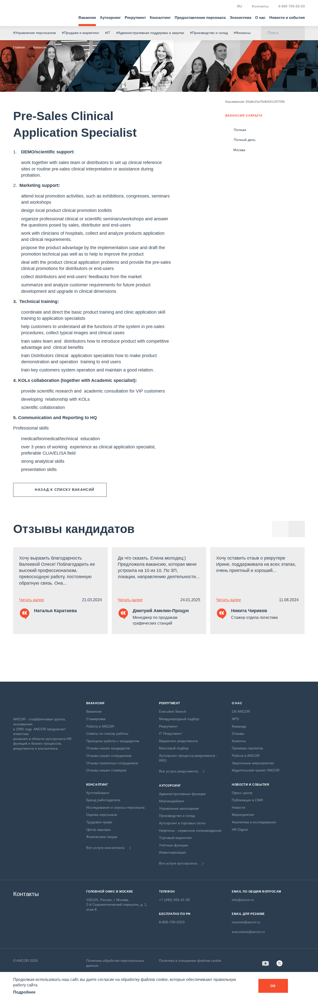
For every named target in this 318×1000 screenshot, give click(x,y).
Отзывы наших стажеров (106, 770)
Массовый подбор (174, 748)
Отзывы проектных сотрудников (112, 763)
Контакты (260, 6)
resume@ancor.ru (246, 922)
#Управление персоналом (34, 33)
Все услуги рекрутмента (178, 771)
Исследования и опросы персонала (115, 807)
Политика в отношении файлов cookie (190, 961)
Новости (238, 807)
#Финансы (242, 33)
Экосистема (240, 17)
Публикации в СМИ (247, 800)
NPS (235, 719)
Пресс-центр (242, 793)
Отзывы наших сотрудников (108, 756)
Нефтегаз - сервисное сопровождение (190, 831)
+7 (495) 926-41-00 (174, 900)
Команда (239, 726)
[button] (296, 529)
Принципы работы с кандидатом (112, 741)
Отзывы (238, 733)
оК (273, 986)
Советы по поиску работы (107, 733)
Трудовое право (99, 822)
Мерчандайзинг (171, 801)
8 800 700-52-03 (291, 6)
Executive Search (172, 711)
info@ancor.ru (243, 900)
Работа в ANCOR (100, 726)
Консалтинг (160, 17)
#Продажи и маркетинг (80, 33)
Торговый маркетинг (175, 838)
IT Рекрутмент (170, 733)
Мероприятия (243, 815)
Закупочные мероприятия (253, 763)
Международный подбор (179, 719)
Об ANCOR (241, 711)
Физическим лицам (101, 837)
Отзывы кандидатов (74, 528)
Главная (19, 47)
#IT (107, 33)
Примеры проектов (247, 748)
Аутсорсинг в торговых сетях (182, 823)
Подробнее (24, 992)
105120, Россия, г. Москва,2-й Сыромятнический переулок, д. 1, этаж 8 (116, 904)
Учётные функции (173, 845)
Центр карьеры (98, 830)
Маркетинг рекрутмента (178, 741)
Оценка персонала (101, 815)
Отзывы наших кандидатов (108, 748)
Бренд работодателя (103, 800)
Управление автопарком (179, 808)
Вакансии (87, 17)
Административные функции (182, 794)
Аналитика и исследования (254, 822)
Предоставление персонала (200, 17)
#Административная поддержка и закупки (150, 33)
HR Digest (240, 830)
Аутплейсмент (97, 793)
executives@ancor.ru (248, 932)
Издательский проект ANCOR (255, 770)
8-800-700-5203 (172, 922)
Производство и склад (177, 816)
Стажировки (96, 719)
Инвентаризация (172, 852)
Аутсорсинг (110, 17)
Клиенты (239, 741)
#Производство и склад (209, 33)
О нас (260, 17)
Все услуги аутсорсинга (178, 863)
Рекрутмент (135, 17)
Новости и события (287, 17)
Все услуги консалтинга (105, 848)
